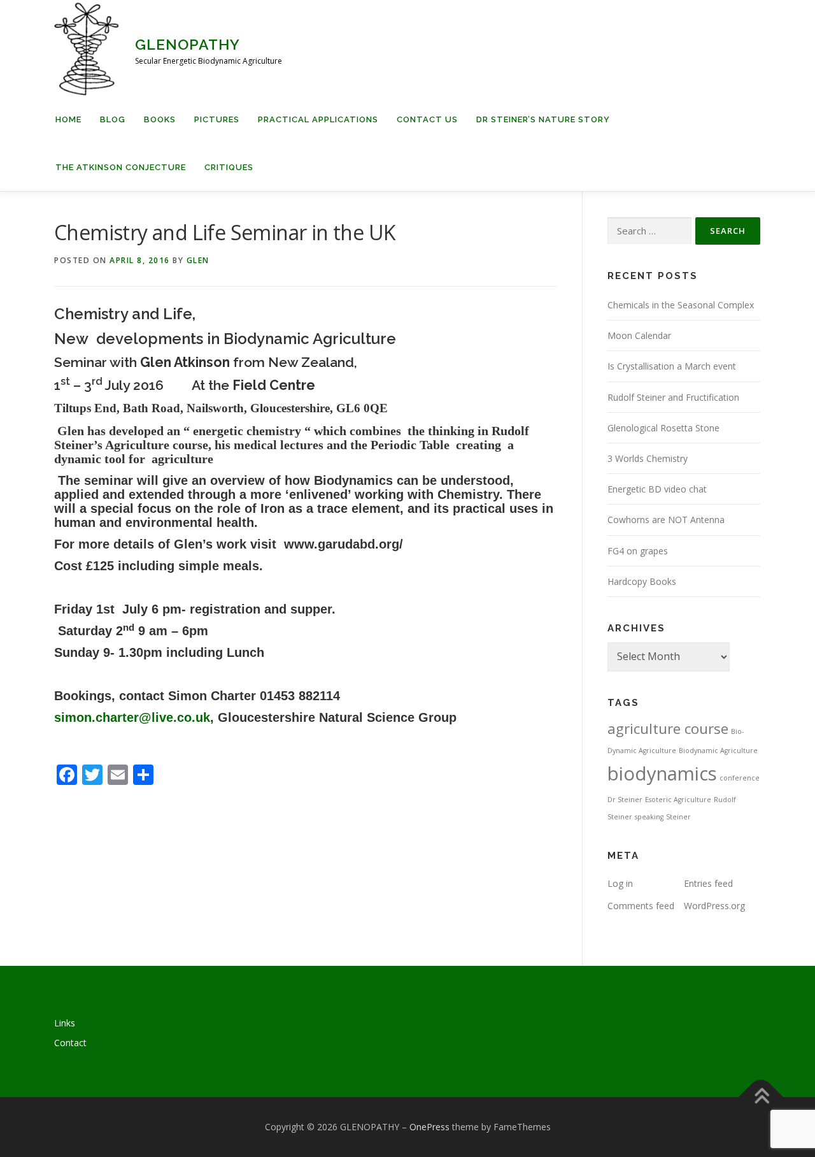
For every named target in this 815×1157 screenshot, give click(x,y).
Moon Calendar (639, 335)
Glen (198, 260)
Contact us (427, 119)
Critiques (228, 167)
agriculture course (667, 728)
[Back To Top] (761, 1097)
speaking (649, 816)
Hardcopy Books (641, 581)
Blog (112, 119)
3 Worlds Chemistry (647, 458)
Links (64, 1023)
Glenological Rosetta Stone (663, 428)
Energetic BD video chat (657, 489)
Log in (620, 883)
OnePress (429, 1127)
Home (68, 119)
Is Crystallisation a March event (671, 366)
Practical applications (318, 119)
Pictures (216, 119)
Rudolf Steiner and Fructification (673, 397)
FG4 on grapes (637, 551)
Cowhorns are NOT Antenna (666, 520)
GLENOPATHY (187, 44)
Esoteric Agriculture (678, 799)
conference (739, 777)
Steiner (678, 816)
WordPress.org (714, 906)
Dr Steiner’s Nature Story (543, 119)
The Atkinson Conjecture (120, 167)
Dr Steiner (624, 799)
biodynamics (662, 773)
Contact (70, 1043)
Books (160, 119)
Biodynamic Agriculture (718, 750)
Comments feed (640, 906)
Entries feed (708, 883)
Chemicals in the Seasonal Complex (680, 305)
